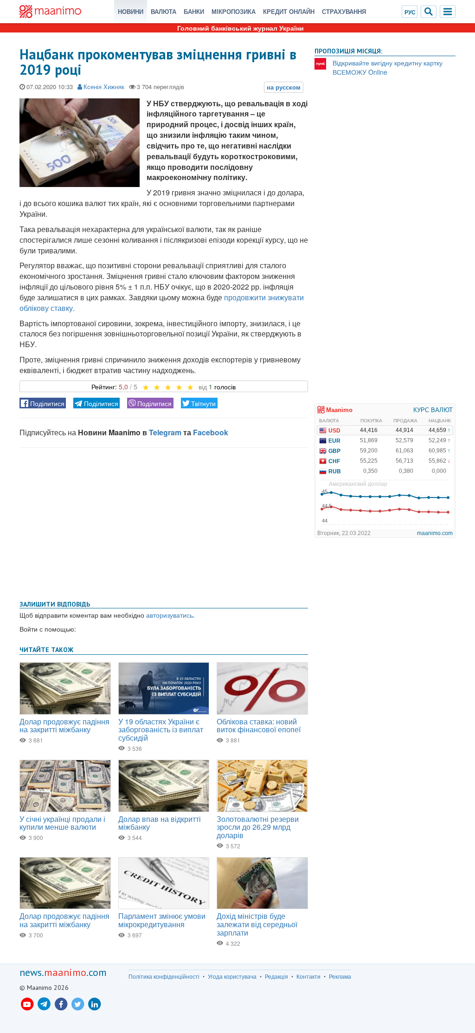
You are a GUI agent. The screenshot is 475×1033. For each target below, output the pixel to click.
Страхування (344, 11)
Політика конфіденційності (163, 976)
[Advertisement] (163, 522)
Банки (194, 11)
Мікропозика (234, 11)
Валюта (163, 11)
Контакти (308, 976)
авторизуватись (169, 615)
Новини (130, 11)
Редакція (276, 976)
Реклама (340, 976)
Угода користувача (232, 976)
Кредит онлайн (289, 11)
